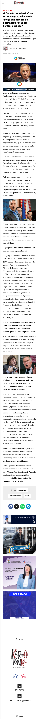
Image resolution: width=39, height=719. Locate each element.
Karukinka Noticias (18, 48)
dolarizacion (15, 496)
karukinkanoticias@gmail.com (20, 700)
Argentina (22, 490)
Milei (27, 496)
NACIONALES (7, 10)
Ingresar (20, 639)
